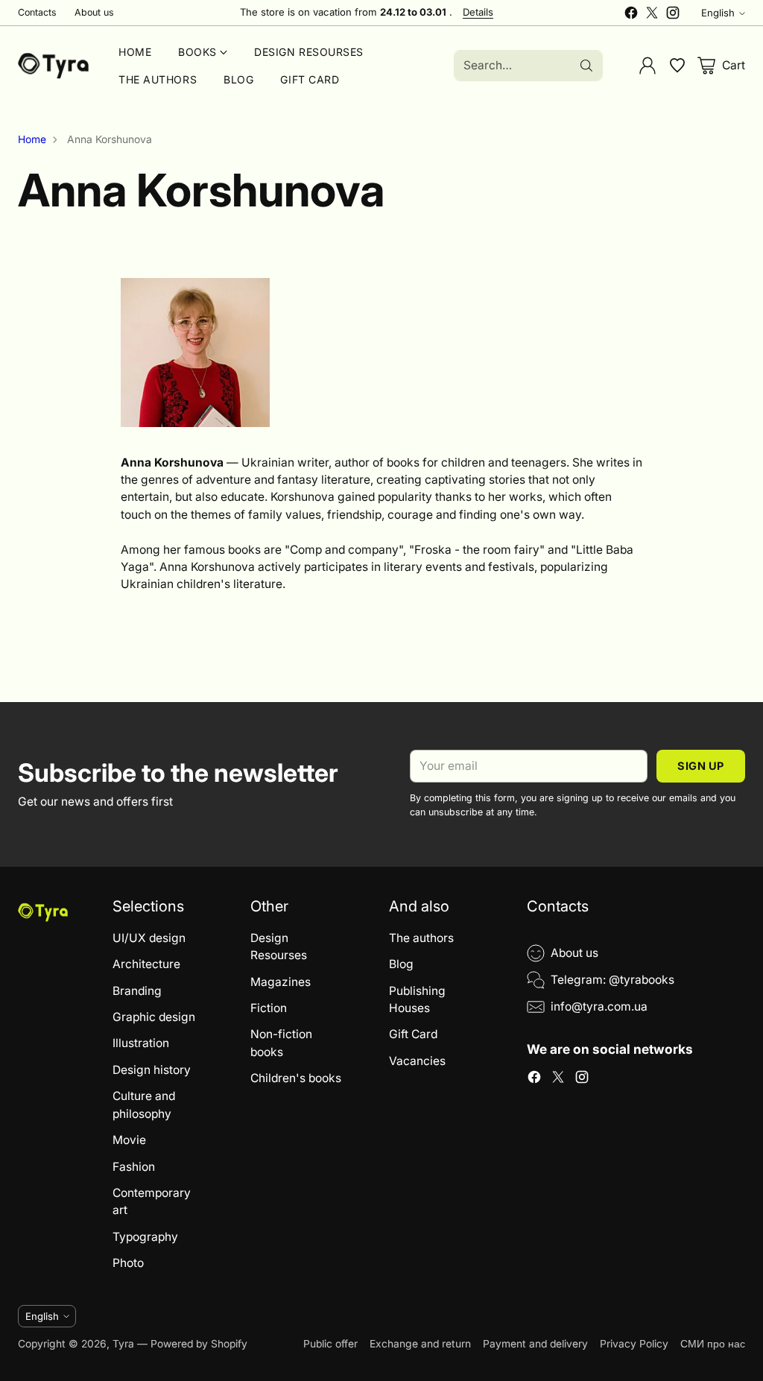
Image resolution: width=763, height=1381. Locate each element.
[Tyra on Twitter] (652, 15)
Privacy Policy (634, 1344)
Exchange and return (420, 1344)
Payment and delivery (535, 1344)
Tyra (123, 1344)
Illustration (141, 1043)
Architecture (146, 964)
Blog (401, 964)
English (718, 13)
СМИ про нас (712, 1344)
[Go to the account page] (647, 65)
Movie (129, 1140)
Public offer (330, 1344)
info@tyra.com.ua (599, 1006)
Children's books (295, 1078)
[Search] (586, 65)
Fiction (268, 1008)
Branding (137, 991)
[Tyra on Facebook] (631, 15)
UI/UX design (149, 938)
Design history (152, 1070)
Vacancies (417, 1061)
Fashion (134, 1167)
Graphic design (154, 1017)
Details (478, 13)
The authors (421, 938)
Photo (128, 1263)
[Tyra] (53, 65)
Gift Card (413, 1034)
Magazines (280, 982)
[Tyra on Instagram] (672, 15)
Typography (145, 1237)
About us (574, 953)
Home (32, 139)
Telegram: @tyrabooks (612, 980)
